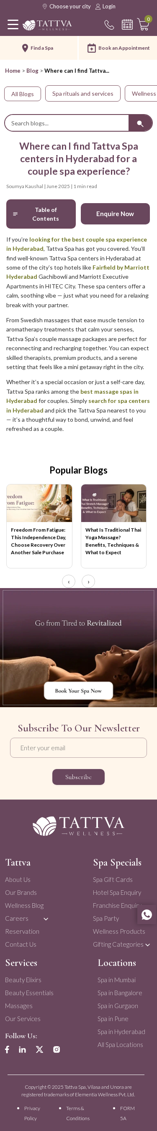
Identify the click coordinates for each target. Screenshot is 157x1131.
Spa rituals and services (82, 93)
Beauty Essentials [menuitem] (29, 992)
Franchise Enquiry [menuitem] (117, 905)
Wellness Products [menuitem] (119, 931)
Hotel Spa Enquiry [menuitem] (117, 892)
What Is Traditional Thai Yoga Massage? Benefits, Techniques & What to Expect (113, 541)
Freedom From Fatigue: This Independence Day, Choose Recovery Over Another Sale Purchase (38, 541)
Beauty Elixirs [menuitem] (23, 979)
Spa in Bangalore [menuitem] (120, 992)
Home (13, 70)
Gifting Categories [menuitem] (118, 944)
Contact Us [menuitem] (20, 944)
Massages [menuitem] (19, 1005)
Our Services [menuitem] (23, 1018)
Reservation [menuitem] (22, 931)
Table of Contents (45, 214)
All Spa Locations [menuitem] (120, 1044)
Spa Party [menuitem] (106, 918)
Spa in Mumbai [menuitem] (117, 979)
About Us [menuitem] (18, 879)
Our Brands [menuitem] (21, 892)
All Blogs (22, 93)
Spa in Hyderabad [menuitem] (121, 1031)
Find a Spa (42, 48)
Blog (32, 70)
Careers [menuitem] (16, 918)
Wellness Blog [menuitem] (24, 905)
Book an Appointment (124, 48)
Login (109, 6)
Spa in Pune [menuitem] (113, 1018)
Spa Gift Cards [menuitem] (113, 879)
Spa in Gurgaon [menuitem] (118, 1005)
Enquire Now (115, 213)
